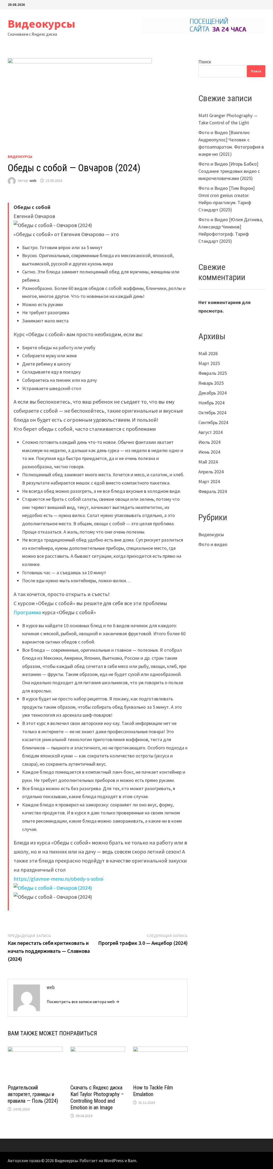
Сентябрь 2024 (213, 422)
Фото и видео (212, 544)
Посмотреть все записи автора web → (83, 1001)
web (33, 180)
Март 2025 (209, 363)
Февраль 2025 (212, 373)
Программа (27, 612)
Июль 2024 (209, 442)
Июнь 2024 (209, 452)
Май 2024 (208, 462)
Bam (132, 1160)
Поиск (204, 62)
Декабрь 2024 (212, 393)
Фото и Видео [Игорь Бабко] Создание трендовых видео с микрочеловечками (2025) (229, 171)
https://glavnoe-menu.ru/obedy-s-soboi (58, 878)
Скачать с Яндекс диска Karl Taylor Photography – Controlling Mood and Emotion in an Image (97, 1097)
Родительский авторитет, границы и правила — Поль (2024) (33, 1094)
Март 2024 (209, 481)
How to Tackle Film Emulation (153, 1090)
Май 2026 (208, 353)
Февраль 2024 (212, 491)
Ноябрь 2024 (211, 403)
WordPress (114, 1160)
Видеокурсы (41, 23)
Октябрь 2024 (212, 412)
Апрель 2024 (211, 472)
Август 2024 (210, 432)
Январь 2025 (211, 383)
